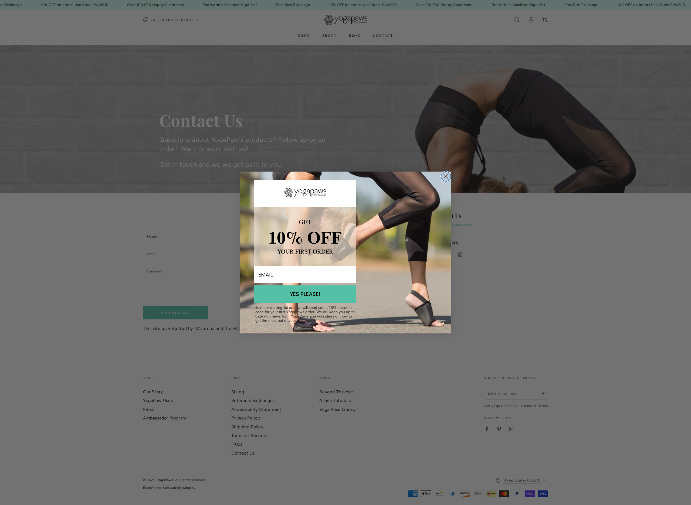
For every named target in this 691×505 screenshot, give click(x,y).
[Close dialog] (446, 176)
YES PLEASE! (305, 294)
